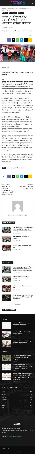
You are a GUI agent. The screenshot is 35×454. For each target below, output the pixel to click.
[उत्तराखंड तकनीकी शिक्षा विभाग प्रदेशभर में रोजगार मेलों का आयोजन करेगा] (6, 325)
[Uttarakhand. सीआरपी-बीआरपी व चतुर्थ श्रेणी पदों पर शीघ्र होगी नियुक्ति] (6, 343)
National (11, 12)
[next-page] (6, 254)
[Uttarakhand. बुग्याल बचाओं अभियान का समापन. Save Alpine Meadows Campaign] (6, 358)
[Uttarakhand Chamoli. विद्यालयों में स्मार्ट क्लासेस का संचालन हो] (6, 334)
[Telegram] (21, 40)
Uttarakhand (21, 12)
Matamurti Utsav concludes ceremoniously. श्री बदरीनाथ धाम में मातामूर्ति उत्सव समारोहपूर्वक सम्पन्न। (9, 190)
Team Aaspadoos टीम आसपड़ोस (13, 31)
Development (9, 8)
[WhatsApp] (17, 40)
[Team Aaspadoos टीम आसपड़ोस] (3, 31)
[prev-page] (3, 254)
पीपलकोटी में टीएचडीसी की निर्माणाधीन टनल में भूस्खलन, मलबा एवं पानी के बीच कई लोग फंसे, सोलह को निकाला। (23, 297)
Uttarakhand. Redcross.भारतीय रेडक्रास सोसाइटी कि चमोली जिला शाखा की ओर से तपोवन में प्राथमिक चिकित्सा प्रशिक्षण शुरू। (23, 229)
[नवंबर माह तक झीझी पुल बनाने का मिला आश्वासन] (6, 239)
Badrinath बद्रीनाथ (6, 250)
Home (3, 8)
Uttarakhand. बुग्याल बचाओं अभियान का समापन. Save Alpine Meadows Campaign (22, 357)
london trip (9, 167)
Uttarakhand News (18, 167)
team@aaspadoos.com (15, 436)
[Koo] (30, 40)
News (16, 12)
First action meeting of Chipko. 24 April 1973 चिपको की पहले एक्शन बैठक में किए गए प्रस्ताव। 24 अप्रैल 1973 (22, 366)
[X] (13, 40)
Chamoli (4, 232)
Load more (17, 304)
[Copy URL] (26, 40)
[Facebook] (9, 40)
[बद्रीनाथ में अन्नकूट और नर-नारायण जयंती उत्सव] (6, 248)
